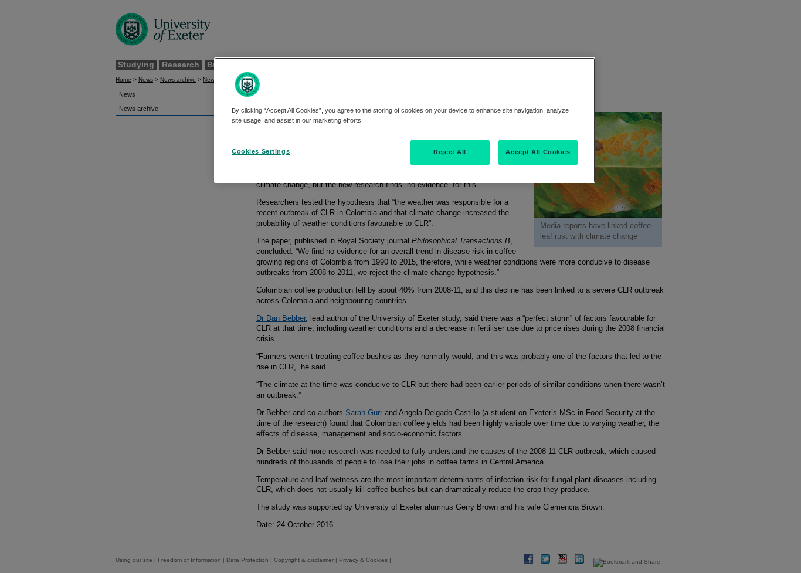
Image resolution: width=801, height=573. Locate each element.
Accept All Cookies (537, 151)
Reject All (449, 151)
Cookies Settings (261, 151)
